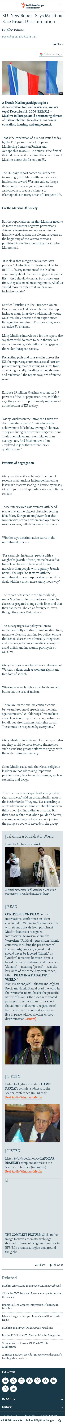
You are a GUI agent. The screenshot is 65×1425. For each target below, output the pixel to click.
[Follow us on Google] (29, 1380)
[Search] (60, 1420)
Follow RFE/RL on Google (40, 1420)
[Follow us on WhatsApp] (5, 1388)
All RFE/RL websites (12, 1420)
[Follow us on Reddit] (13, 1380)
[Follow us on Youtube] (5, 1380)
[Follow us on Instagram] (21, 1380)
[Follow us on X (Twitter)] (37, 1380)
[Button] (58, 44)
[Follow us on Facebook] (45, 1380)
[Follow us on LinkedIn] (53, 1380)
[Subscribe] (13, 1388)
